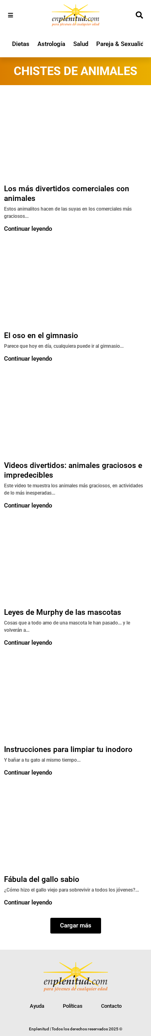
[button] (75, 926)
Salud (80, 44)
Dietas (20, 44)
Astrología (51, 44)
